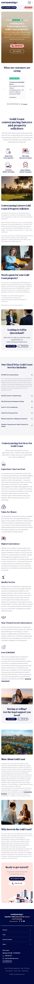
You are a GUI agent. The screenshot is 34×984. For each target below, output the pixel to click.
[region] (17, 87)
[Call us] (29, 2)
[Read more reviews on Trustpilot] (24, 104)
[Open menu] (32, 2)
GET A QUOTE (11, 719)
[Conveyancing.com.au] (9, 2)
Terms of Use (17, 970)
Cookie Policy (25, 970)
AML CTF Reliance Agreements (12, 968)
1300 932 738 (18, 46)
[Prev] (3, 89)
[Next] (30, 89)
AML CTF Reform (25, 968)
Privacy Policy (9, 970)
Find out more (11, 346)
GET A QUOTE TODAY (17, 878)
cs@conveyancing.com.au (12, 958)
